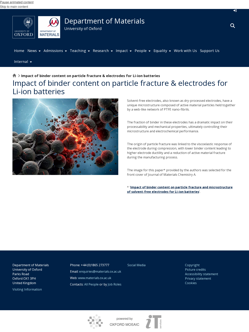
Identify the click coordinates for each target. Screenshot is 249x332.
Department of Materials (104, 21)
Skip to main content (14, 6)
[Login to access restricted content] (235, 10)
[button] (233, 25)
